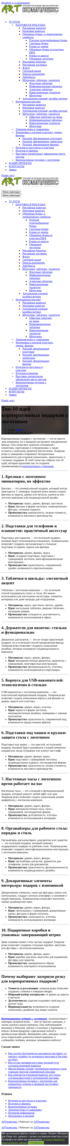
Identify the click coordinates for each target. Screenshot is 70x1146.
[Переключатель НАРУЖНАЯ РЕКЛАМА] (61, 204)
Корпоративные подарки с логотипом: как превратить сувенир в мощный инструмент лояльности (33, 1084)
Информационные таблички (45, 86)
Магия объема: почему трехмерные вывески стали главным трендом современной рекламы (37, 1070)
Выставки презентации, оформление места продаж (40, 155)
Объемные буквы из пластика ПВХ (46, 51)
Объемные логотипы (41, 58)
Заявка (12, 169)
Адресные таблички (40, 89)
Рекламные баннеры (34, 61)
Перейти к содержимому (15, 2)
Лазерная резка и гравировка (32, 129)
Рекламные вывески (34, 28)
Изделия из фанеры (27, 150)
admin (19, 429)
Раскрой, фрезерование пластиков (42, 138)
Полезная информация (21, 1112)
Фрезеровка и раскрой (21, 1115)
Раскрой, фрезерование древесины (42, 141)
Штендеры (35, 95)
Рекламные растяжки (34, 64)
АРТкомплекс (9, 1121)
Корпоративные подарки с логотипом (38, 159)
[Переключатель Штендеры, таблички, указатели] (61, 269)
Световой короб (31, 71)
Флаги (26, 67)
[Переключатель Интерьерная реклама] (61, 299)
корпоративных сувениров (38, 466)
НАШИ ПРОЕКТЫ (20, 163)
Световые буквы (38, 43)
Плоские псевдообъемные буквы (48, 40)
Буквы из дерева (38, 46)
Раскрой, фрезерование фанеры (40, 144)
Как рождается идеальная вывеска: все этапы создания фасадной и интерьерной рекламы (34, 1076)
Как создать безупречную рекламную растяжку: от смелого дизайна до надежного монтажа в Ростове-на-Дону (38, 1056)
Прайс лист (8, 175)
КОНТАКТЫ (16, 166)
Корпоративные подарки (22, 1106)
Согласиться (36, 1143)
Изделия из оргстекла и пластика (35, 147)
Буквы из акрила (39, 55)
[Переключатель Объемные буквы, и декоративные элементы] (61, 215)
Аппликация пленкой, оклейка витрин (44, 98)
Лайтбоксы (28, 77)
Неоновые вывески (33, 31)
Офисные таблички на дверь (45, 117)
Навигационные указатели (44, 92)
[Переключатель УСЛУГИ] (61, 201)
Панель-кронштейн (33, 74)
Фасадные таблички (40, 83)
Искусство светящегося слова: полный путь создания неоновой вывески (33, 1064)
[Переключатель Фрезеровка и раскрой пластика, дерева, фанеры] (61, 344)
